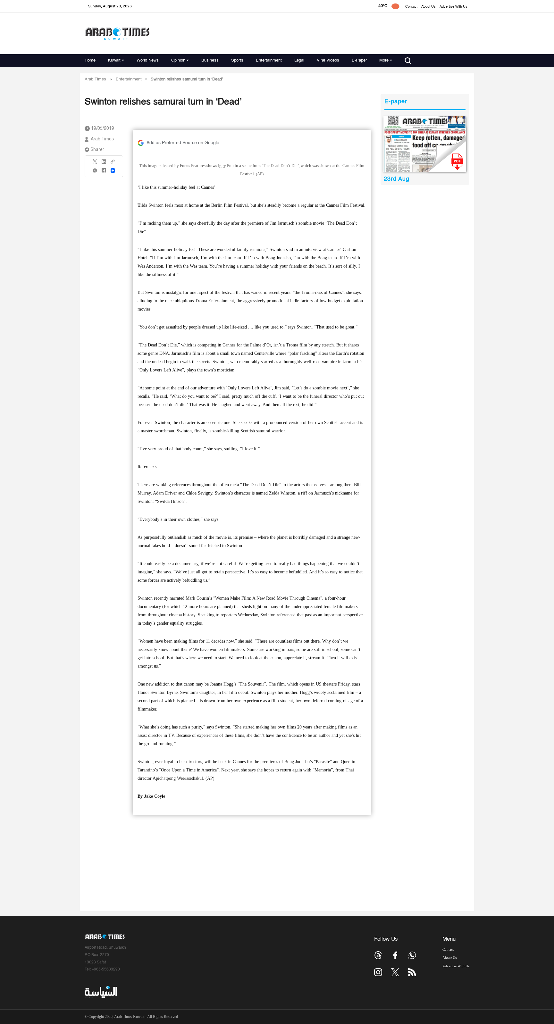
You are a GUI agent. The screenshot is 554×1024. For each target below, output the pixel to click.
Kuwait (114, 60)
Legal (299, 60)
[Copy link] (112, 163)
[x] (395, 972)
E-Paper (359, 60)
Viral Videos (328, 60)
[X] (95, 163)
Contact (411, 7)
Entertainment (269, 60)
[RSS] (412, 972)
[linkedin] (103, 163)
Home (90, 60)
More (384, 60)
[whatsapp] (95, 172)
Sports (237, 60)
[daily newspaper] (424, 144)
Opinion (178, 60)
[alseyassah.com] (100, 991)
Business (210, 60)
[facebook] (103, 172)
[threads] (378, 955)
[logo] (117, 33)
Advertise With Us (453, 7)
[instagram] (378, 972)
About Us (428, 7)
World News (148, 60)
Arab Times (95, 79)
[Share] (113, 170)
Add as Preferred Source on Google (183, 143)
